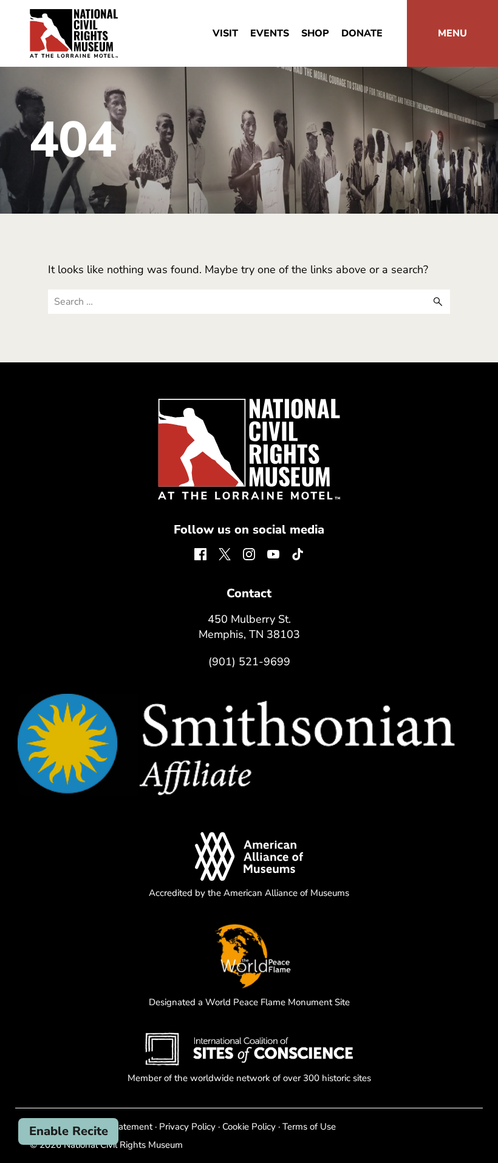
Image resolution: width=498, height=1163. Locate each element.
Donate (362, 33)
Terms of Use (309, 1127)
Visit (225, 33)
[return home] (74, 16)
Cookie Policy (249, 1127)
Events (269, 33)
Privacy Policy (187, 1127)
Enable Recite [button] (68, 1131)
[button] (452, 33)
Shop (315, 33)
